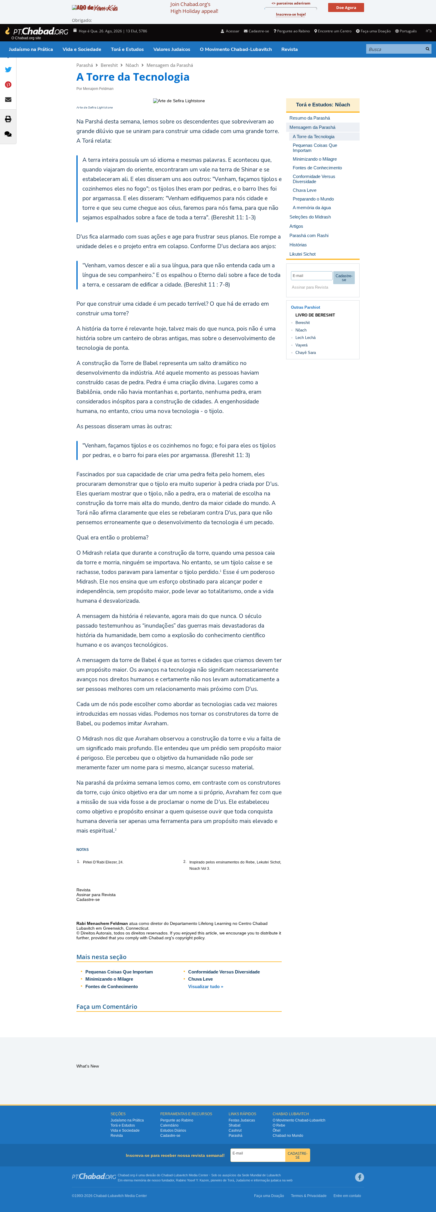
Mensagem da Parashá (170, 65)
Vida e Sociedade (82, 49)
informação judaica (267, 1180)
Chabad (167, 1175)
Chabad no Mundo (288, 1135)
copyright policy (189, 937)
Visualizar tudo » (205, 986)
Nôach (132, 65)
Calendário (169, 1125)
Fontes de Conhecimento (111, 986)
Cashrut (235, 1130)
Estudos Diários (173, 1130)
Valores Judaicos (171, 49)
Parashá (84, 65)
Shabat (234, 1125)
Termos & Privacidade (309, 1196)
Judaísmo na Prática (31, 49)
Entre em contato (347, 1196)
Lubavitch (181, 1175)
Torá (230, 1180)
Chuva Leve (200, 979)
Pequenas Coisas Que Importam (119, 971)
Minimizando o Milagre (109, 979)
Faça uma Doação (375, 31)
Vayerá (301, 345)
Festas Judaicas (242, 1120)
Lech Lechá (305, 337)
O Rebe (279, 1125)
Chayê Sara (305, 352)
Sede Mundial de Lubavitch (261, 1175)
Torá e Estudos (127, 49)
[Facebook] (359, 1177)
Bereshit (109, 65)
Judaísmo (243, 1180)
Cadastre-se (170, 1135)
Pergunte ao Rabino (293, 31)
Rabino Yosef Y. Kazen (192, 1180)
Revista (289, 49)
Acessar (232, 31)
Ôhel (276, 1130)
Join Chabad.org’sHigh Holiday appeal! (194, 7)
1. (78, 862)
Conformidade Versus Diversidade (224, 971)
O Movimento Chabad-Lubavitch (236, 49)
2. (184, 862)
